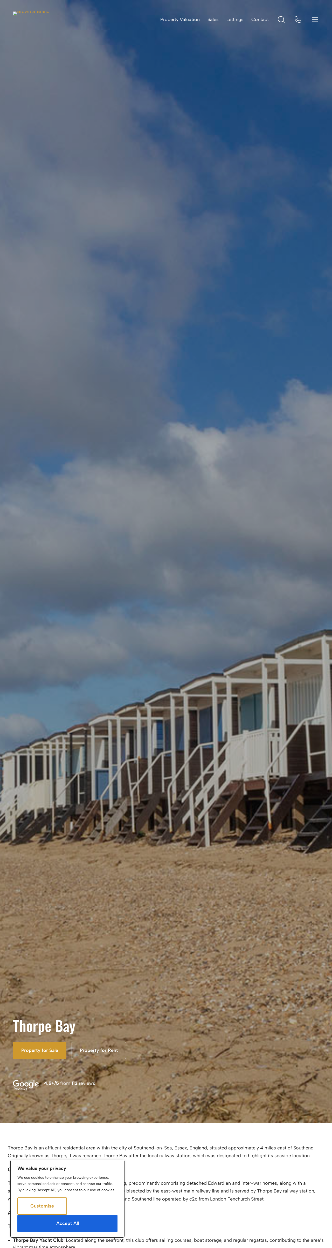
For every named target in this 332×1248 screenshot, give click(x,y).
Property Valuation (180, 19)
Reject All (92, 1206)
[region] (67, 1199)
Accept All (67, 1223)
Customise (42, 1206)
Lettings (235, 19)
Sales (213, 19)
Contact (260, 19)
